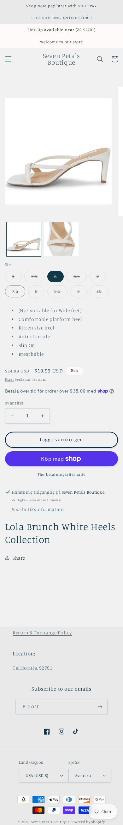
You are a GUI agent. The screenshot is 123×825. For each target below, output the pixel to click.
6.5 (80, 277)
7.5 (15, 291)
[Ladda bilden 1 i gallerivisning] (24, 239)
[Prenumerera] (99, 706)
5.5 (37, 277)
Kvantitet (14, 402)
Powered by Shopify (87, 822)
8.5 (60, 292)
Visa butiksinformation (38, 509)
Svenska (83, 775)
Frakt (9, 379)
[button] (8, 59)
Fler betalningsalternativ (61, 474)
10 (102, 292)
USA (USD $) (37, 775)
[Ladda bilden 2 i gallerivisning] (61, 239)
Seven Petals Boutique (50, 822)
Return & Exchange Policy (42, 633)
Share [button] (19, 558)
